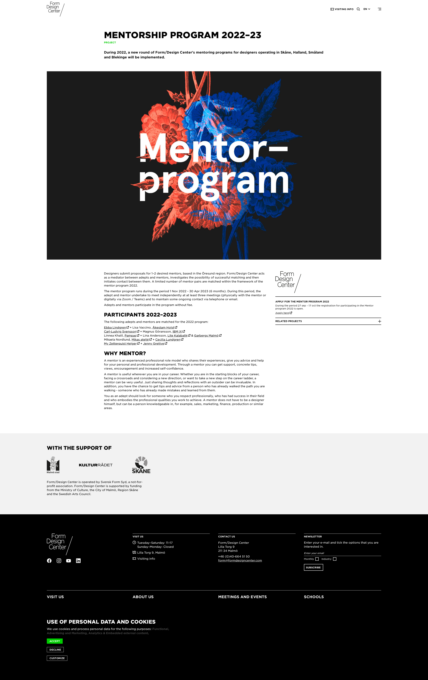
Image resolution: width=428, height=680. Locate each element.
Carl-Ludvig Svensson (120, 331)
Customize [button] (57, 658)
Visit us (55, 596)
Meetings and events (242, 596)
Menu (379, 9)
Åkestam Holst (163, 327)
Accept (54, 641)
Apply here (282, 312)
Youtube (68, 560)
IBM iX (177, 331)
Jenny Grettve (153, 343)
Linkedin (78, 560)
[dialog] (214, 640)
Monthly (309, 558)
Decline (55, 649)
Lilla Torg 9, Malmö (151, 552)
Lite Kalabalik (177, 335)
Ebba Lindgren (115, 327)
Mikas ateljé (140, 339)
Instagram (59, 560)
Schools (314, 596)
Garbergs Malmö (206, 335)
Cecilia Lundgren (167, 339)
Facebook (49, 560)
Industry (327, 558)
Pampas (130, 335)
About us (143, 596)
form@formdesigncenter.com (240, 560)
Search (358, 9)
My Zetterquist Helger (120, 343)
